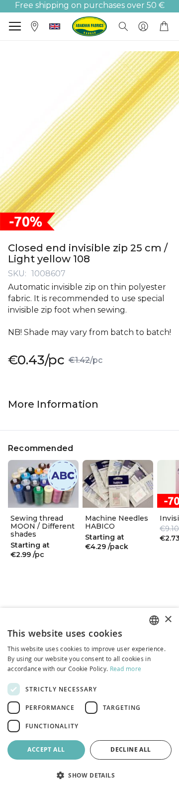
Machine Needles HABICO (116, 522)
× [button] (168, 619)
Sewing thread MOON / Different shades (42, 526)
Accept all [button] (46, 749)
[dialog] (89, 699)
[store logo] (89, 26)
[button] (55, 26)
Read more (126, 669)
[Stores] (35, 25)
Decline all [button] (130, 749)
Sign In (143, 26)
